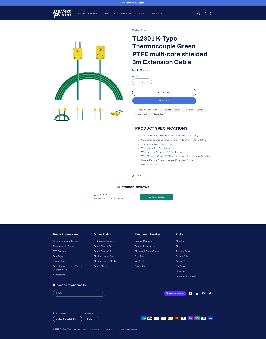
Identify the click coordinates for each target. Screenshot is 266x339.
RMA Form (140, 256)
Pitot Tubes (58, 256)
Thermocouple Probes (64, 246)
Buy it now (164, 101)
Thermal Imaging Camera (65, 241)
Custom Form (59, 261)
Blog (178, 246)
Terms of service (110, 329)
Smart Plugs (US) (102, 246)
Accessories (59, 275)
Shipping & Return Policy (147, 251)
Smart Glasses (101, 266)
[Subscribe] (102, 293)
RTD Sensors (59, 251)
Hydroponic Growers (104, 241)
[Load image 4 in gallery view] (116, 112)
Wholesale (140, 261)
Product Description (171, 110)
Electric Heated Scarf (104, 256)
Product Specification (147, 110)
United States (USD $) (66, 319)
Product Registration (145, 246)
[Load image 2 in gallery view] (80, 112)
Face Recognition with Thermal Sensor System (68, 268)
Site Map (180, 271)
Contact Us (140, 266)
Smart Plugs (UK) (102, 251)
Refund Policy (182, 261)
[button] (88, 14)
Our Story (180, 266)
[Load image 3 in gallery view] (98, 112)
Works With (143, 114)
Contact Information (186, 276)
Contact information (128, 329)
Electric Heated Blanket (105, 261)
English (90, 319)
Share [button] (138, 176)
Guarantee (158, 114)
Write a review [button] (156, 197)
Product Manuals (143, 241)
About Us (180, 241)
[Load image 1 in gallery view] (62, 112)
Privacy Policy (183, 256)
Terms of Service (184, 251)
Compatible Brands (194, 110)
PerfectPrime (65, 329)
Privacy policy (94, 329)
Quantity (136, 76)
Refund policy (80, 329)
